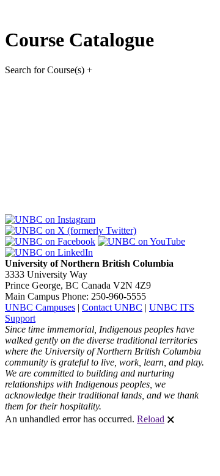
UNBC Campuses (40, 307)
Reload (150, 419)
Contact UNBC (112, 307)
